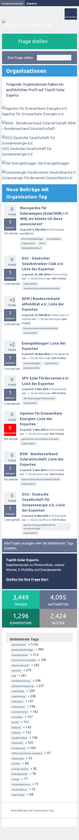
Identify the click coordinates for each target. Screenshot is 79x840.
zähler (42, 243)
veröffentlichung (21, 681)
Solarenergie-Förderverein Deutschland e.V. (37, 178)
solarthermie (18, 696)
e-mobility (17, 717)
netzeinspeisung (21, 784)
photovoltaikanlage (32, 239)
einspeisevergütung (23, 686)
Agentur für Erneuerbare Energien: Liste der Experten (41, 418)
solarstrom (17, 701)
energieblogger (32, 363)
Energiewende (61, 354)
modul (15, 722)
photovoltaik (19, 645)
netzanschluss (19, 789)
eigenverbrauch (20, 665)
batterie (16, 727)
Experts (32, 3)
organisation (28, 243)
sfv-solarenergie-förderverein (39, 398)
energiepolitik (19, 774)
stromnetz (17, 743)
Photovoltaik (56, 229)
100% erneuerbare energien (27, 753)
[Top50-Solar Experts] (39, 25)
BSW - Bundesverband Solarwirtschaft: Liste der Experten (42, 459)
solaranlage (18, 691)
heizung (16, 732)
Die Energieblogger (53, 163)
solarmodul (17, 758)
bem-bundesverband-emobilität (40, 328)
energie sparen (20, 769)
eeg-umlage (18, 795)
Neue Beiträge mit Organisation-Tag (32, 810)
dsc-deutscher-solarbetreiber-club (41, 288)
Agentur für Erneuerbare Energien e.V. (33, 114)
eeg (14, 676)
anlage (15, 779)
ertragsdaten (54, 239)
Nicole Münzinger (41, 278)
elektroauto (18, 707)
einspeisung (18, 748)
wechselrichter (20, 712)
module (16, 763)
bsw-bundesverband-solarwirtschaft (40, 479)
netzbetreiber (19, 738)
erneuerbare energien (24, 660)
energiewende (31, 368)
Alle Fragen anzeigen (19, 543)
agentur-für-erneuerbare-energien (40, 439)
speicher (16, 670)
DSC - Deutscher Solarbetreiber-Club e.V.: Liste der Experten (43, 263)
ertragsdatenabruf (31, 248)
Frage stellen (33, 41)
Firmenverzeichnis (12, 3)
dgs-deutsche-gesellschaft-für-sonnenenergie (39, 527)
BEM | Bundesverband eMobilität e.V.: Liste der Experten (43, 304)
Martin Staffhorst (41, 520)
